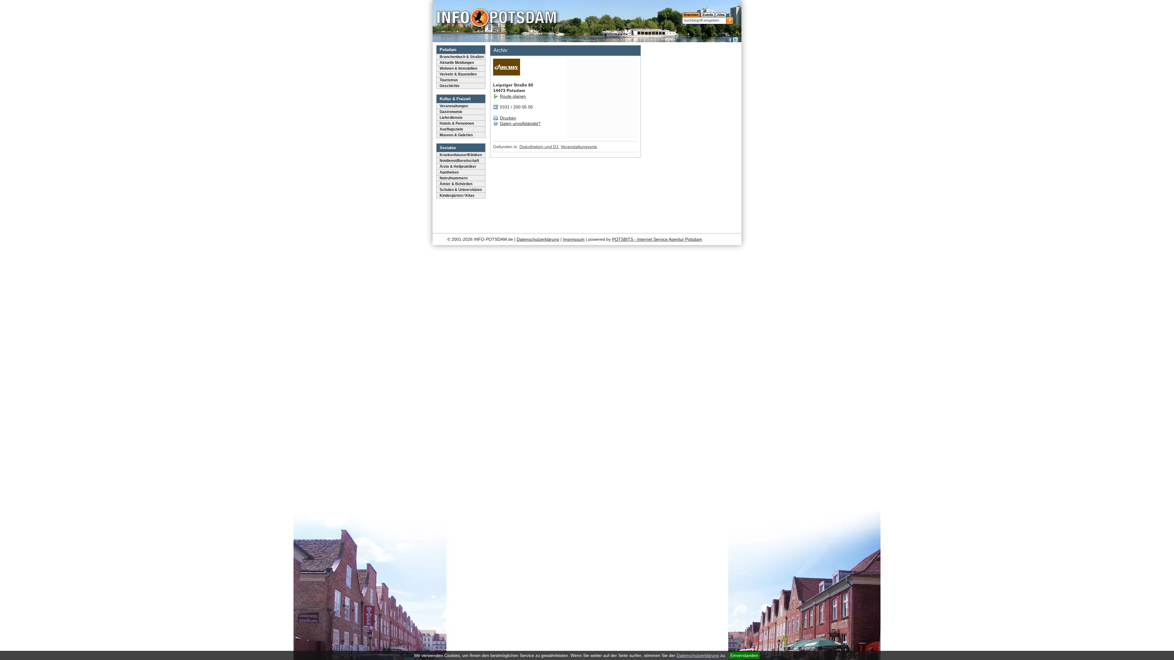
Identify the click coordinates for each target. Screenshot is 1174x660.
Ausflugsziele (451, 129)
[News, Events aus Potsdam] (496, 18)
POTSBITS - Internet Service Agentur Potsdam (657, 239)
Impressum (574, 239)
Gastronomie (451, 112)
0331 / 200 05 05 (516, 107)
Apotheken (449, 172)
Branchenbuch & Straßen (462, 57)
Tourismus (449, 80)
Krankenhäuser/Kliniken (461, 155)
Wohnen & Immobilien (458, 68)
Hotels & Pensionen (457, 123)
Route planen (513, 96)
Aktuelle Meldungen (457, 63)
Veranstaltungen (454, 106)
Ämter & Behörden (456, 184)
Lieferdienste (451, 118)
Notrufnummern (453, 178)
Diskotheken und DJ (538, 146)
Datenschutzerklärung (698, 655)
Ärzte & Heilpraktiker (458, 166)
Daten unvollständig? (520, 123)
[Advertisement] (692, 136)
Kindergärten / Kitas (457, 195)
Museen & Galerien (456, 135)
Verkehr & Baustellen (458, 74)
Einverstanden (744, 655)
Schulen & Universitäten (461, 190)
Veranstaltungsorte (579, 146)
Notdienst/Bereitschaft (459, 161)
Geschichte (450, 86)
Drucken (508, 118)
